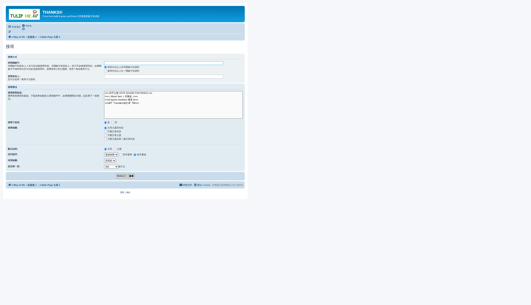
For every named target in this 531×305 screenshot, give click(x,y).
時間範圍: (13, 160)
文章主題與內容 (115, 127)
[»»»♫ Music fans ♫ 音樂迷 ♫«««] (173, 96)
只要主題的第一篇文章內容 (121, 139)
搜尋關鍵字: (14, 62)
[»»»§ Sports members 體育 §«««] (173, 100)
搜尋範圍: (13, 127)
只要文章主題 (114, 135)
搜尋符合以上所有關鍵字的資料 (123, 67)
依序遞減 (141, 154)
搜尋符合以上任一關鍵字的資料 (123, 71)
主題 (119, 149)
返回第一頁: (14, 166)
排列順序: (13, 154)
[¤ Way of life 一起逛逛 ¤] (25, 13)
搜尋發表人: (14, 76)
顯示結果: (13, 149)
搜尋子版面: (14, 122)
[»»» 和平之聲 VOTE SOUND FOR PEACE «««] (173, 93)
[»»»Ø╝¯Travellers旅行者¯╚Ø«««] (173, 103)
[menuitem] (27, 25)
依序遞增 (127, 154)
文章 (109, 149)
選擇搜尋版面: (15, 92)
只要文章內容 (114, 131)
